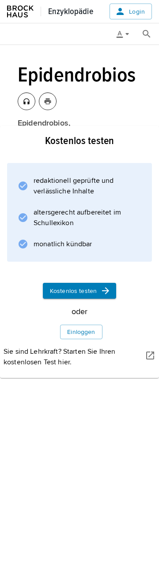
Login (137, 11)
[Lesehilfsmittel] (126, 34)
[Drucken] (48, 101)
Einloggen (81, 332)
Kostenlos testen (73, 291)
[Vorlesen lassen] (26, 101)
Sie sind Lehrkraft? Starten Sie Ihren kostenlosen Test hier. (59, 357)
